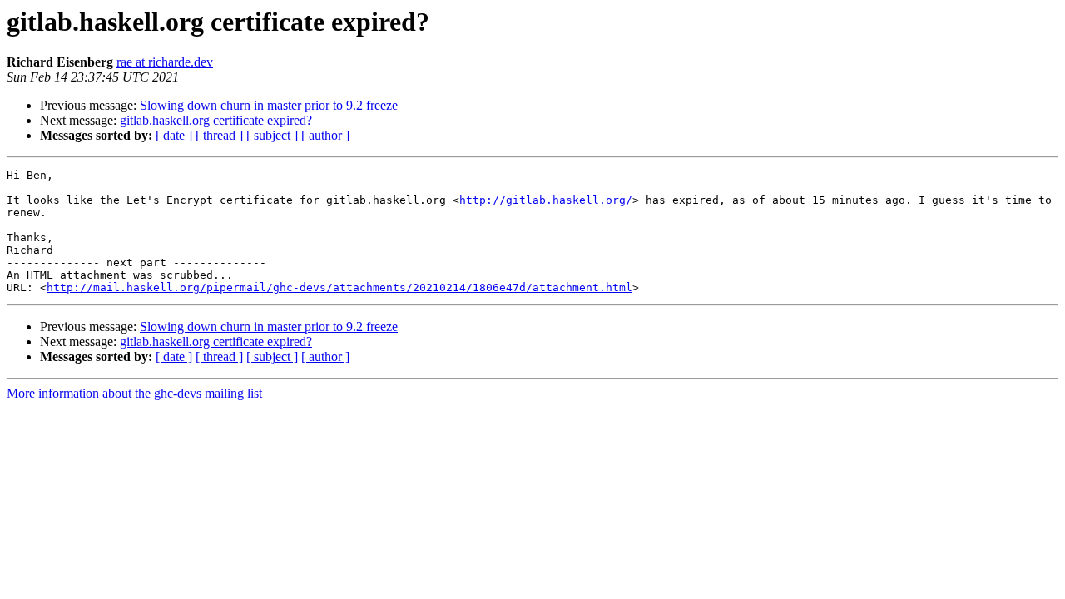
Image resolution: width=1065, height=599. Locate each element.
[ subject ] (272, 135)
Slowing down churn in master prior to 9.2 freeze (269, 105)
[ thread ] (219, 135)
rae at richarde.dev (164, 62)
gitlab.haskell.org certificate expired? (216, 120)
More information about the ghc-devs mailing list (134, 393)
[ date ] (174, 135)
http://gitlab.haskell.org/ (545, 200)
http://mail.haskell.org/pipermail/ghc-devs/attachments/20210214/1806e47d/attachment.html (339, 287)
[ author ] (325, 135)
